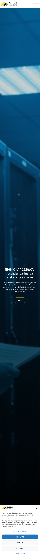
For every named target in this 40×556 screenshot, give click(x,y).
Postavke (20, 549)
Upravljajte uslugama (20, 531)
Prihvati (20, 537)
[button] (37, 508)
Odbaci (20, 543)
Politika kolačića (20, 553)
